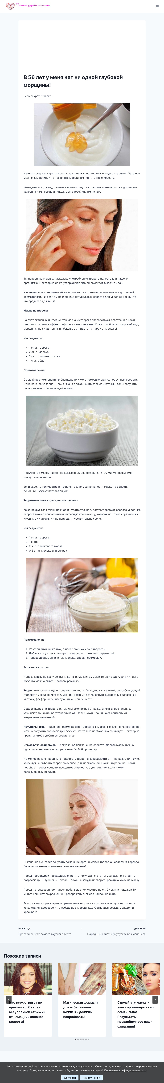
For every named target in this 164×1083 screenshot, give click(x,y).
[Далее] (155, 1000)
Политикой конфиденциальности (125, 1070)
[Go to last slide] (9, 1000)
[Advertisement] (82, 49)
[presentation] (28, 979)
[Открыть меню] (157, 6)
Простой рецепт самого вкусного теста (44, 931)
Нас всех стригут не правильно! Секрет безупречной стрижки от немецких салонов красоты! (27, 1012)
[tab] (75, 1039)
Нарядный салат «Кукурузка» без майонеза (116, 931)
